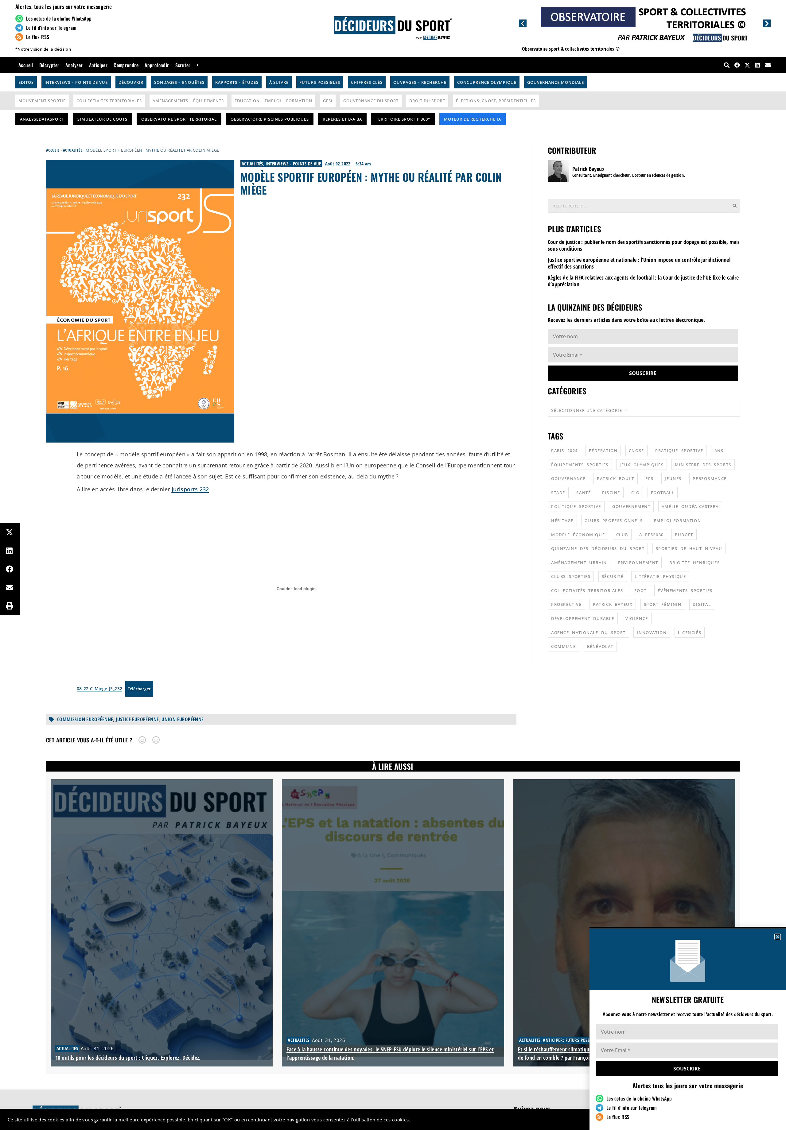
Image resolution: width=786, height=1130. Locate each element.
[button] (777, 937)
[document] (393, 565)
